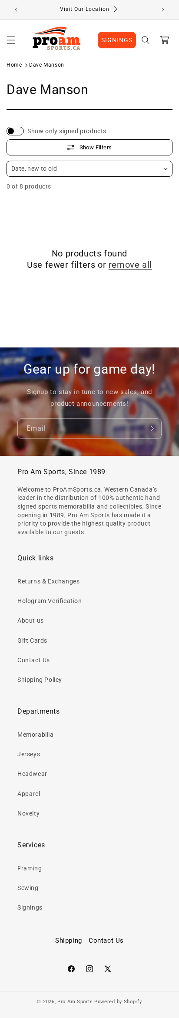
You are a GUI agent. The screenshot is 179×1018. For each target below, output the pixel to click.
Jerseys (28, 754)
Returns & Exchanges (48, 581)
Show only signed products (66, 131)
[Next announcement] (162, 9)
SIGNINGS (117, 40)
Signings (30, 907)
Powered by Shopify (118, 1002)
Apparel (28, 793)
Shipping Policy (39, 679)
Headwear (32, 773)
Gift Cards (32, 640)
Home (14, 65)
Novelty (28, 813)
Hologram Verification (49, 600)
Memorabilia (35, 734)
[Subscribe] (151, 428)
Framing (29, 868)
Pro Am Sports (75, 1002)
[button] (10, 40)
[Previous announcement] (16, 9)
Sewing (28, 887)
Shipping (68, 940)
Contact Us (33, 660)
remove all (130, 265)
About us (30, 620)
